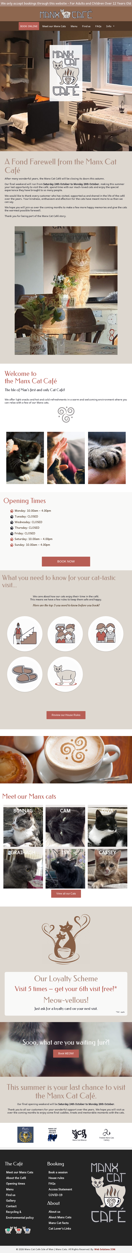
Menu (74, 26)
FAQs (98, 26)
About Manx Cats (60, 1217)
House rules (56, 1178)
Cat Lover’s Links (60, 1228)
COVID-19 (55, 1195)
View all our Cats (66, 893)
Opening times (15, 1183)
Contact (11, 1206)
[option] (66, 759)
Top (124, 1245)
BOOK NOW (66, 561)
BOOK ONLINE (29, 26)
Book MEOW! (66, 1053)
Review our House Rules (66, 715)
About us (54, 1211)
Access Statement (60, 1189)
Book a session (58, 1172)
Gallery (11, 1200)
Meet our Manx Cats (54, 26)
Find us (86, 26)
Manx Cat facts (59, 1223)
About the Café (16, 1178)
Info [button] (108, 26)
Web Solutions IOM (104, 1249)
